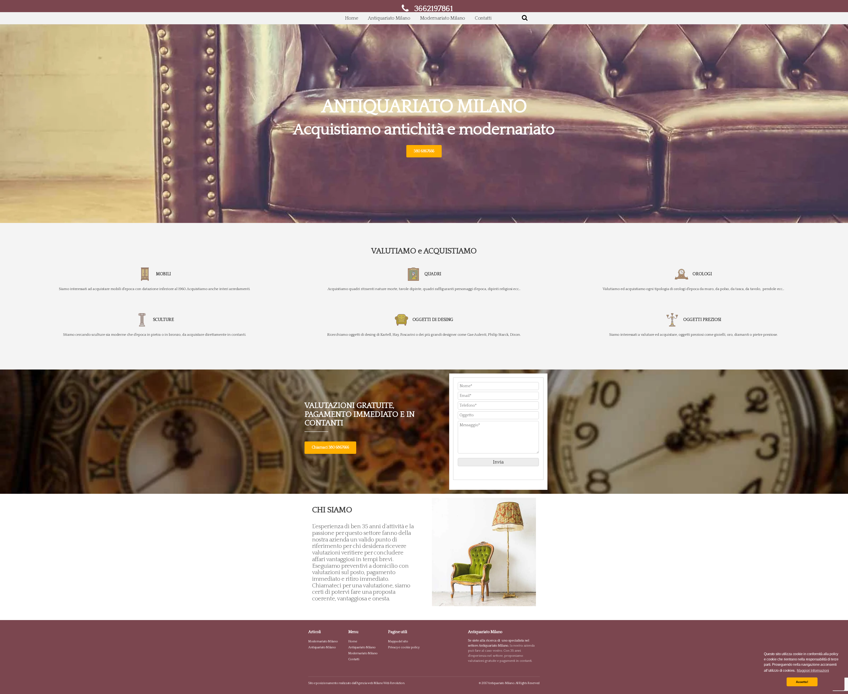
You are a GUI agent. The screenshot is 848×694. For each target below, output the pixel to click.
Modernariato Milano (442, 18)
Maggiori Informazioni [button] (813, 670)
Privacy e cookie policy (404, 647)
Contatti (483, 18)
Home (351, 18)
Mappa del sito (398, 641)
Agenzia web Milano (369, 683)
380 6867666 (424, 151)
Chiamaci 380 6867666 (330, 447)
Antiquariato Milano (389, 18)
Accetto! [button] (802, 682)
